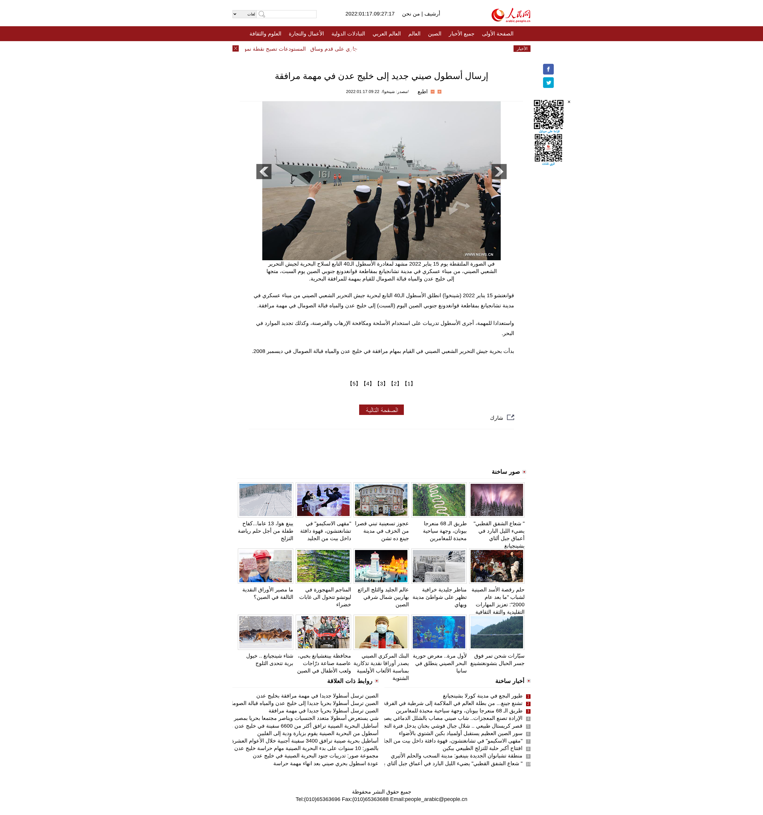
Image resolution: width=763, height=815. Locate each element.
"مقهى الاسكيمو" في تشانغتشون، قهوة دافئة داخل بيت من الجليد (325, 530)
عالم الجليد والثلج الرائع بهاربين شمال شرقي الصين (383, 597)
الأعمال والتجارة (306, 34)
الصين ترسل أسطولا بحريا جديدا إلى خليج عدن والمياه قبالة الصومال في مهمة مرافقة (284, 703)
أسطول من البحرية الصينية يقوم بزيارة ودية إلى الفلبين (318, 733)
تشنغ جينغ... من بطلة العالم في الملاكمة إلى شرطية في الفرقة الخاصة (444, 703)
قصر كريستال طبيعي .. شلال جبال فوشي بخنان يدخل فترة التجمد (450, 726)
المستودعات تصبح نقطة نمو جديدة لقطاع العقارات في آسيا (253, 49)
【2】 (395, 384)
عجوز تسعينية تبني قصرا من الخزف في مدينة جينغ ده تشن (382, 530)
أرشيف (431, 14)
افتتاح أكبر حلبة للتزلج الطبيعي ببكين (482, 748)
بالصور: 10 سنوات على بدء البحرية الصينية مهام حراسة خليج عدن (306, 748)
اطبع (423, 91)
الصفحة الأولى (498, 34)
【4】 (368, 384)
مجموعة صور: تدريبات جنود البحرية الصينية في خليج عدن (316, 756)
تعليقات (377, 49)
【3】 (381, 384)
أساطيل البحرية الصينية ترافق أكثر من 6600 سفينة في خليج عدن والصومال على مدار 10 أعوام (273, 726)
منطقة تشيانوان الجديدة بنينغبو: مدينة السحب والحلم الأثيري (456, 756)
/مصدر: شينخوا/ (395, 91)
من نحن (411, 14)
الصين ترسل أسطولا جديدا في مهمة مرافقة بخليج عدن (317, 696)
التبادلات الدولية (348, 34)
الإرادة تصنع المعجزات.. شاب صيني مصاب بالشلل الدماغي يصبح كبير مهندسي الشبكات (426, 718)
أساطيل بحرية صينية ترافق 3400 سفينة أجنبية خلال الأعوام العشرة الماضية (296, 741)
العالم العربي (387, 34)
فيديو (355, 49)
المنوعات (403, 49)
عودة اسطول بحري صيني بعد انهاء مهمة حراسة (326, 763)
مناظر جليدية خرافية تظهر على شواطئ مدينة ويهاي (439, 597)
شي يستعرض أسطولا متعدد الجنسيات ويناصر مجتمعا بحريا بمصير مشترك (297, 718)
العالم (414, 34)
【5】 (354, 384)
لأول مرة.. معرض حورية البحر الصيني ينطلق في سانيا (440, 663)
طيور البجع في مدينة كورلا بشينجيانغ (482, 696)
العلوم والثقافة (265, 34)
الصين (434, 34)
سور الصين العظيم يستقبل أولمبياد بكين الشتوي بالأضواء (460, 733)
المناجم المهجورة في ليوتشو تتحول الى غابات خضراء (325, 597)
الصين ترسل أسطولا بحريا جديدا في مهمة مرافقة (324, 711)
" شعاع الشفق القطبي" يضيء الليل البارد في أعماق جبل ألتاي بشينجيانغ (443, 763)
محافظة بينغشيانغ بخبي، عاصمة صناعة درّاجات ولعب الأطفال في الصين (324, 663)
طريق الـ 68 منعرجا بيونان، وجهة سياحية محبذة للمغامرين (445, 530)
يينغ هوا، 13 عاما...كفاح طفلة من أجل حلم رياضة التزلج (265, 530)
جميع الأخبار (461, 34)
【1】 (409, 384)
